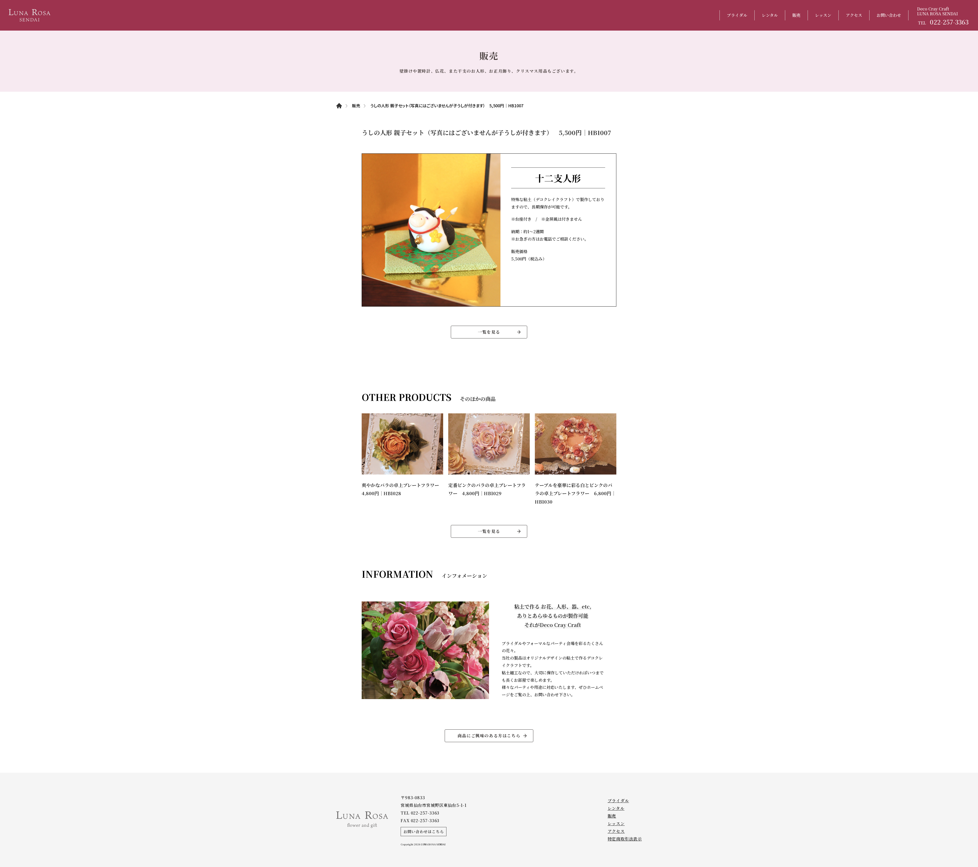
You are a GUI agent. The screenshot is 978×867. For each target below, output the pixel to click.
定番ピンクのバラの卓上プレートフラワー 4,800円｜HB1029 (487, 489)
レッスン (823, 15)
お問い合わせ (889, 15)
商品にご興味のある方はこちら (489, 736)
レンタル (770, 15)
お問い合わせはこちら (423, 831)
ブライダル (737, 15)
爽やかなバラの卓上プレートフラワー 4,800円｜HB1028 (402, 489)
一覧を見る (489, 332)
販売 (796, 15)
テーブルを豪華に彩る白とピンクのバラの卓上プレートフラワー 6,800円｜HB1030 (575, 493)
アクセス (854, 15)
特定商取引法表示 (625, 839)
